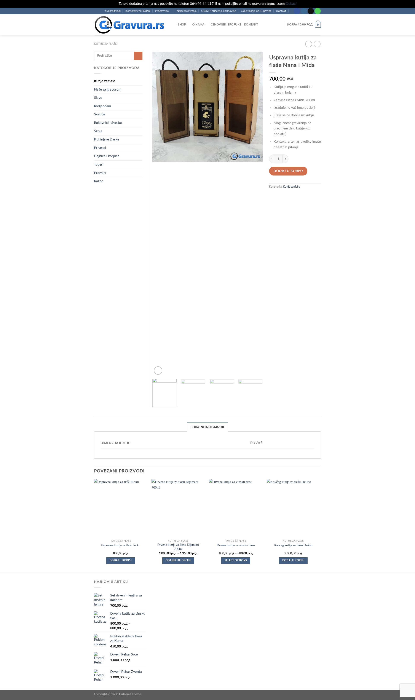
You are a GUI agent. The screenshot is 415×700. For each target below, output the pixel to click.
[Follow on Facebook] (297, 11)
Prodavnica (162, 11)
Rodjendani (102, 106)
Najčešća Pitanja (186, 11)
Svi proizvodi (113, 11)
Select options (236, 560)
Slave (98, 97)
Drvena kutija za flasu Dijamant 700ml (178, 547)
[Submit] (138, 56)
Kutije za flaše (105, 44)
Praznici (100, 173)
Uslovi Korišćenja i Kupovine (218, 11)
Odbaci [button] (291, 3)
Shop (182, 24)
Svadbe (99, 114)
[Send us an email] (311, 11)
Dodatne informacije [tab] (207, 427)
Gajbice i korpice (106, 156)
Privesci (100, 148)
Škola (98, 131)
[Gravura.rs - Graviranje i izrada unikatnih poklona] (129, 25)
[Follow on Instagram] (304, 11)
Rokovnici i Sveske (108, 122)
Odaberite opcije (178, 560)
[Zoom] (158, 370)
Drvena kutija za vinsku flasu (236, 545)
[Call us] (317, 11)
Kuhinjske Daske (106, 139)
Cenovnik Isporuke (226, 24)
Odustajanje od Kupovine (256, 11)
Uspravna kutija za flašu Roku (120, 545)
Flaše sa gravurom (107, 89)
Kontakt (281, 11)
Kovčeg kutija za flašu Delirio (293, 545)
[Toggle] (140, 181)
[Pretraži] (173, 25)
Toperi (98, 164)
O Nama (198, 24)
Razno (98, 181)
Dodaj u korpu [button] (121, 560)
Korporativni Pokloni (137, 11)
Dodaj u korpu (288, 171)
